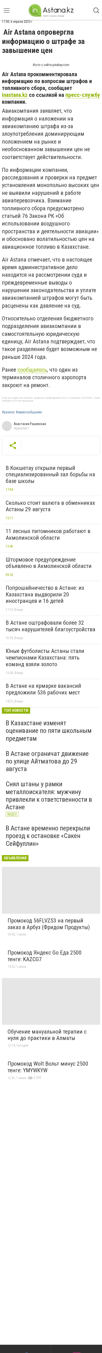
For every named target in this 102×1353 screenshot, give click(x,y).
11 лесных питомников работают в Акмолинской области (48, 534)
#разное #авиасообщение (22, 412)
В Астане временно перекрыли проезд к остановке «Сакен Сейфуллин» (48, 835)
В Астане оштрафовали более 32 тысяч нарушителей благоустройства (50, 626)
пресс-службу (82, 95)
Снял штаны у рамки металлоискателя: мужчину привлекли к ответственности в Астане (49, 795)
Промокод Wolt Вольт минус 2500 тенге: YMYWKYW (48, 1067)
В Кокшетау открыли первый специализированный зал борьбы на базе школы (50, 474)
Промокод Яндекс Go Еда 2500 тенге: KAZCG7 (45, 956)
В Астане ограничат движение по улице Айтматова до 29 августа (47, 761)
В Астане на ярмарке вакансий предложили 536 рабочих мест (43, 689)
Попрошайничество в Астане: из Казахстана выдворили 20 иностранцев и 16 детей (45, 594)
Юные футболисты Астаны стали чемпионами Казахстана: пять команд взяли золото (45, 657)
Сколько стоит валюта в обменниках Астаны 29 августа (50, 506)
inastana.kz (15, 95)
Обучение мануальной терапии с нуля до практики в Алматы (47, 1035)
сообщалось (32, 369)
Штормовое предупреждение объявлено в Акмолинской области (49, 563)
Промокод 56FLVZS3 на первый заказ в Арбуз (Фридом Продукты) (49, 924)
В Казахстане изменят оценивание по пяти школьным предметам (49, 730)
